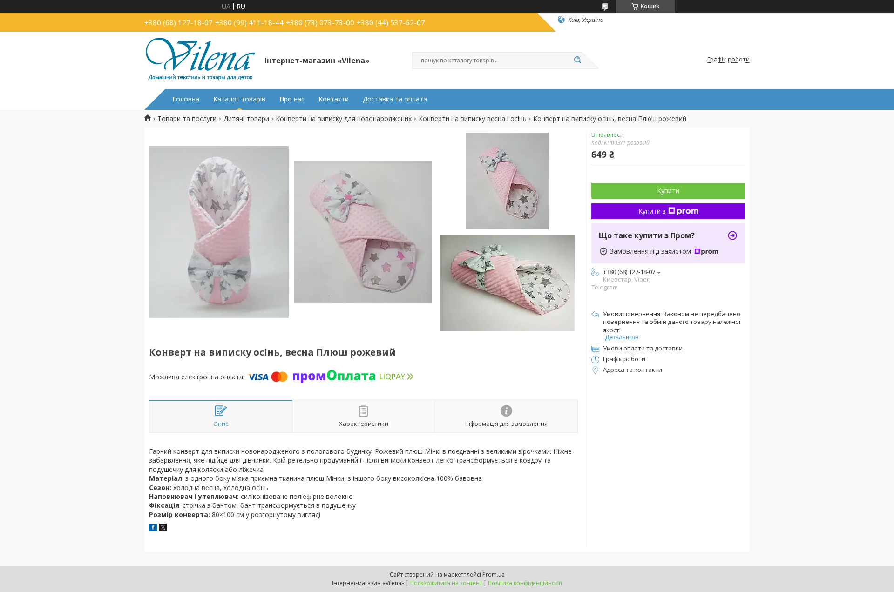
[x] (163, 528)
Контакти (333, 99)
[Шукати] (577, 60)
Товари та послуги (187, 118)
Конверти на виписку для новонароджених (344, 118)
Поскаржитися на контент (446, 583)
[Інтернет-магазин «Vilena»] (200, 59)
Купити (668, 190)
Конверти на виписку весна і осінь (473, 118)
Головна (185, 99)
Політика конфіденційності (525, 583)
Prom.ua (493, 575)
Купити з (652, 211)
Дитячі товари (246, 118)
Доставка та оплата (395, 99)
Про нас (292, 99)
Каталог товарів (239, 99)
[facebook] (153, 528)
